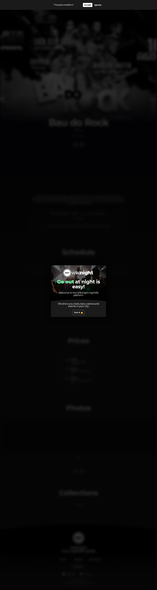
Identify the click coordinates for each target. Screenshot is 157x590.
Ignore (97, 5)
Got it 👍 (78, 312)
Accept (87, 5)
